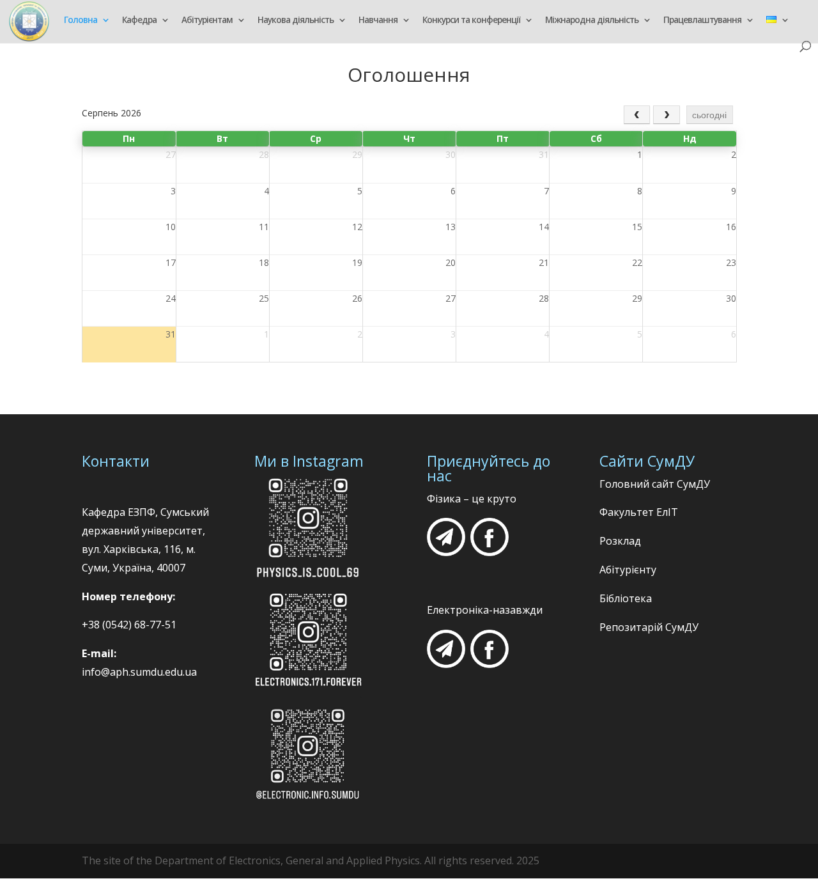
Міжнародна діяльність (591, 21)
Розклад (620, 541)
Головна (80, 21)
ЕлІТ (666, 512)
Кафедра (139, 21)
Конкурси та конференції (471, 21)
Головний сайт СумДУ (654, 484)
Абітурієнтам (207, 21)
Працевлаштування (702, 21)
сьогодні (709, 115)
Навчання (378, 21)
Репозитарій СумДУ (648, 627)
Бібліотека (625, 598)
